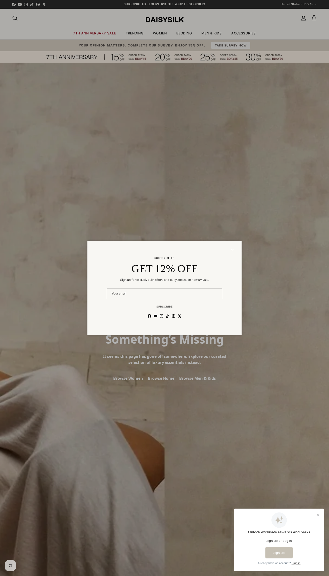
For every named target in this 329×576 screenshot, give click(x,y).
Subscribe (164, 306)
